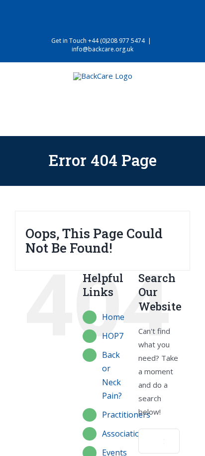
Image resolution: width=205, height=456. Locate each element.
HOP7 (112, 335)
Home (113, 316)
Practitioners (126, 414)
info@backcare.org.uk (102, 49)
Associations (125, 433)
